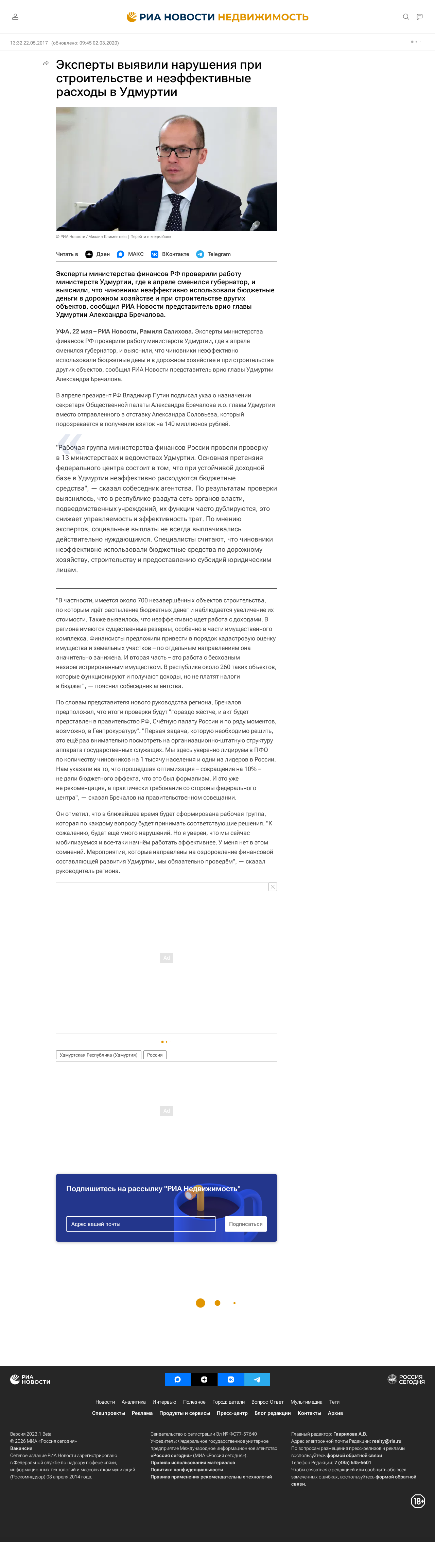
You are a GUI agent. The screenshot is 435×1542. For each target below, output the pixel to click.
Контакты (309, 1413)
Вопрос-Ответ (267, 1402)
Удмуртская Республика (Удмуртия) (99, 1055)
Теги (334, 1402)
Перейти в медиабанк (150, 236)
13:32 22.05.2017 (29, 43)
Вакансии (21, 1448)
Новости (105, 1402)
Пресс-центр (232, 1413)
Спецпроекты (108, 1413)
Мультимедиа (307, 1402)
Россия (155, 1055)
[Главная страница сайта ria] (167, 17)
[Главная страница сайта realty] (218, 17)
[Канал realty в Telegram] (257, 1379)
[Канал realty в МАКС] (178, 1379)
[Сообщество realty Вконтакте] (231, 1379)
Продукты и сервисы (184, 1413)
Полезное (194, 1402)
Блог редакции (273, 1413)
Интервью (164, 1402)
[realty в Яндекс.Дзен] (204, 1379)
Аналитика (134, 1402)
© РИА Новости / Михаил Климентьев (91, 236)
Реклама (142, 1413)
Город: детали (228, 1402)
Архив (335, 1413)
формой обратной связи (354, 1455)
